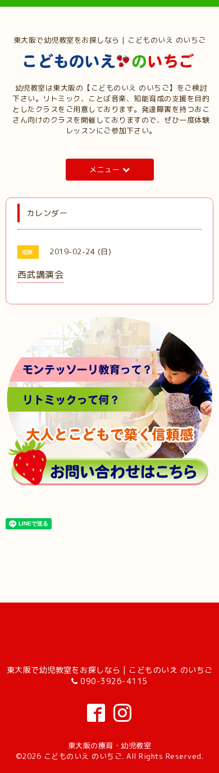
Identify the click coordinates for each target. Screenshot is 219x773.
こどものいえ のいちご (83, 756)
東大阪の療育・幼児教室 (110, 745)
